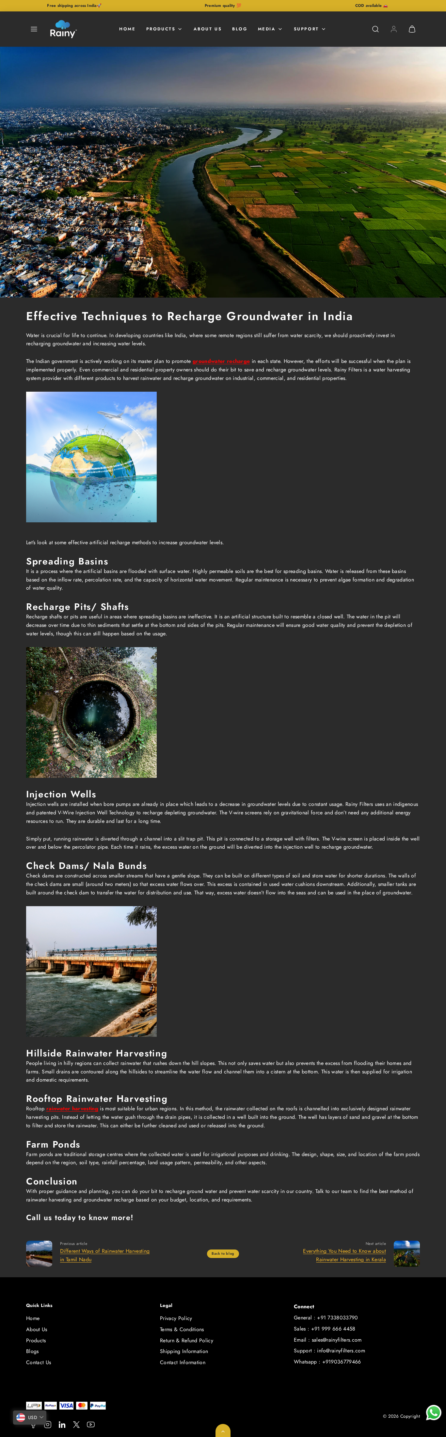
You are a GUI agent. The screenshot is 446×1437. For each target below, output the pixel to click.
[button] (34, 29)
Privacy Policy (176, 1318)
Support (306, 29)
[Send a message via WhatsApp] (434, 1413)
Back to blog (223, 1253)
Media (267, 29)
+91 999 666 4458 (333, 1328)
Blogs (32, 1351)
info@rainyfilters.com (341, 1350)
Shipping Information (184, 1351)
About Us (208, 29)
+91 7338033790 (337, 1317)
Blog (239, 29)
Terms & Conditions (182, 1329)
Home (127, 29)
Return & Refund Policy (186, 1340)
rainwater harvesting (72, 1108)
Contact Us (38, 1362)
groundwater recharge (221, 361)
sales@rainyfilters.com (337, 1340)
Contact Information (182, 1362)
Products (161, 29)
